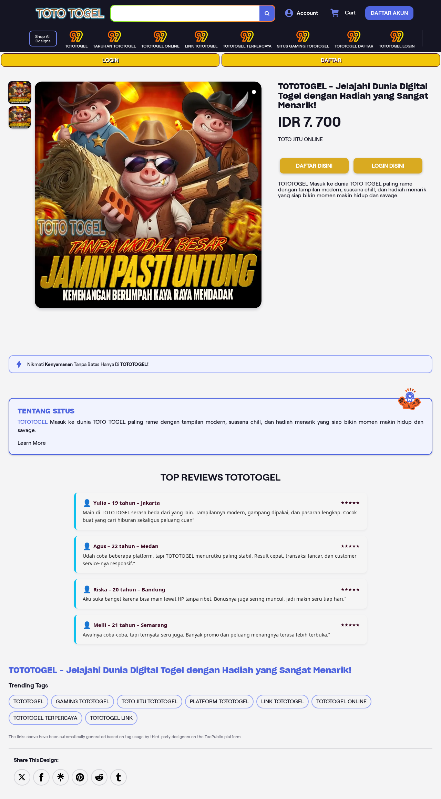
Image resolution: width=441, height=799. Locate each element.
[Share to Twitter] (22, 777)
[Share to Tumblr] (118, 777)
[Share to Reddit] (99, 777)
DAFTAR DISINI (314, 166)
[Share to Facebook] (41, 777)
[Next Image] (255, 196)
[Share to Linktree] (60, 777)
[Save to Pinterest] (80, 777)
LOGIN (110, 60)
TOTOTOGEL (33, 422)
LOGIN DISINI (388, 166)
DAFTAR (331, 60)
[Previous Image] (40, 196)
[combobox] (185, 13)
